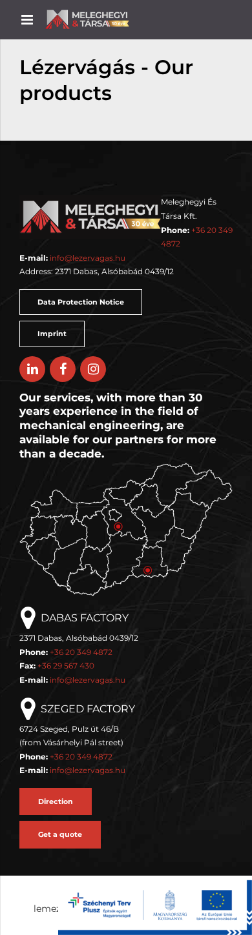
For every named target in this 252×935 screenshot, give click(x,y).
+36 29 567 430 (65, 665)
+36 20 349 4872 (81, 652)
